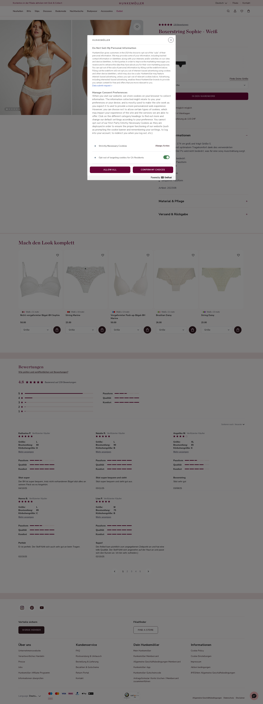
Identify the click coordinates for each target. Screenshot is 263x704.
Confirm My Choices (153, 169)
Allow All (110, 169)
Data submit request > (102, 85)
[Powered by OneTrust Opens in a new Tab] (162, 178)
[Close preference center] (170, 39)
